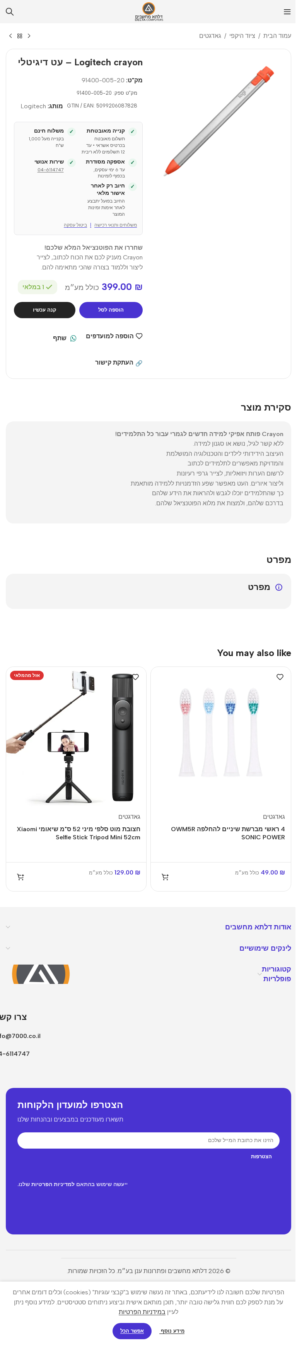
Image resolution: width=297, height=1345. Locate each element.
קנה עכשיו (44, 310)
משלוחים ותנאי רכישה (115, 225)
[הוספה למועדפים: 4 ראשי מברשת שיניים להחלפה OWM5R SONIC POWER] (280, 677)
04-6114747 (51, 169)
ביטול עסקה (75, 225)
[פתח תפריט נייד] (287, 11)
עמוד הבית (277, 35)
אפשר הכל (132, 1331)
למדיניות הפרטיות (53, 1184)
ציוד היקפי (242, 35)
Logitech (33, 106)
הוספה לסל (111, 310)
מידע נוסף (171, 1331)
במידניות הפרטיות (142, 1312)
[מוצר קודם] (29, 36)
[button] (165, 876)
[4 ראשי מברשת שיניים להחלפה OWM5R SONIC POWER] (221, 737)
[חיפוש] (9, 11)
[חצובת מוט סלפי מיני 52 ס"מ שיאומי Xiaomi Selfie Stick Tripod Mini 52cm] (76, 737)
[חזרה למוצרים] (19, 36)
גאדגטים (210, 35)
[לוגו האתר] (148, 11)
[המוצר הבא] (10, 36)
